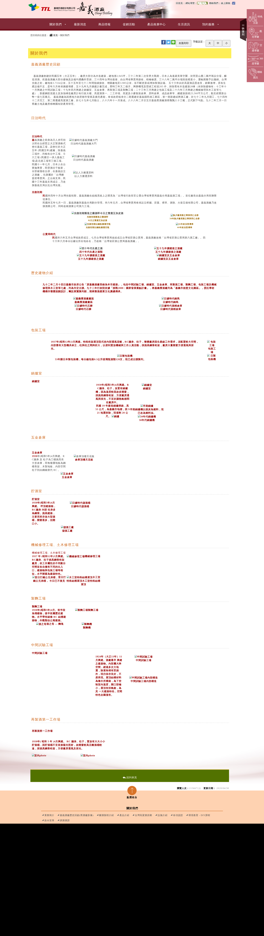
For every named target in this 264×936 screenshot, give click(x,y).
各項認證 (178, 815)
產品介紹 (124, 815)
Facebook (233, 3)
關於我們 (56, 24)
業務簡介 (49, 815)
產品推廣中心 (156, 24)
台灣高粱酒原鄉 (143, 815)
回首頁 (179, 3)
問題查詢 (202, 3)
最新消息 (80, 24)
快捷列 (243, 29)
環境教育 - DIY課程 (199, 815)
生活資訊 (184, 24)
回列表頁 (132, 777)
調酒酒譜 (65, 820)
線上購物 (226, 3)
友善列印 (184, 43)
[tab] (132, 791)
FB (163, 42)
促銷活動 (129, 24)
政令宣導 (49, 820)
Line (173, 42)
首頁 (55, 35)
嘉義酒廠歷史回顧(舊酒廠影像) (77, 815)
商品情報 (104, 24)
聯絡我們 (214, 3)
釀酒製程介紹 (106, 815)
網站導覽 (190, 3)
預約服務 (208, 24)
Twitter (168, 42)
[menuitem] (55, 24)
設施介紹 (162, 815)
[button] (132, 24)
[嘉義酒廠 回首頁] (51, 7)
